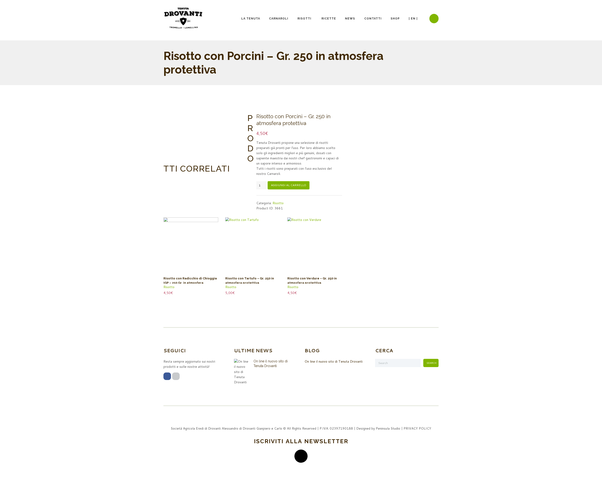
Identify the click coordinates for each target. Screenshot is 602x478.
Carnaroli (278, 18)
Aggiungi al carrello (288, 185)
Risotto (278, 203)
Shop (395, 18)
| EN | (413, 18)
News (350, 18)
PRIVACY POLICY (417, 428)
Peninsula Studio (388, 428)
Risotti (304, 18)
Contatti (373, 18)
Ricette (328, 18)
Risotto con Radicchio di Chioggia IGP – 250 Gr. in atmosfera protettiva (190, 283)
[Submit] (301, 456)
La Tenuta (250, 18)
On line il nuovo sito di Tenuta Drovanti (334, 361)
